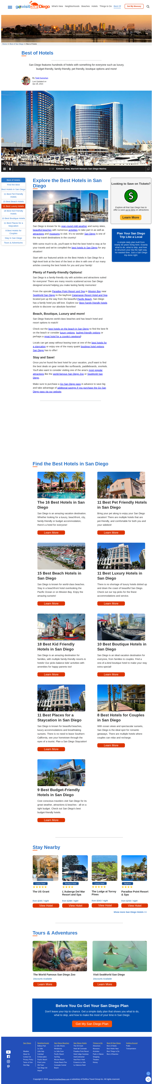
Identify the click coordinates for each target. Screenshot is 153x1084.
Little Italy (40, 1051)
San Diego (89, 233)
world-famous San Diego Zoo (68, 374)
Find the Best (13, 185)
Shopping (96, 1057)
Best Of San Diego (114, 1043)
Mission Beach (59, 1059)
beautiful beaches (42, 230)
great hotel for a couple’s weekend (62, 336)
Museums (96, 1048)
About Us (26, 1054)
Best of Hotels (112, 1046)
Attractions (96, 1046)
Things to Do (106, 6)
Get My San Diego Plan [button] (92, 1024)
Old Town (40, 1065)
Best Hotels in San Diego (13, 189)
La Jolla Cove (59, 1051)
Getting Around (131, 1043)
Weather (26, 1051)
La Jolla (40, 1048)
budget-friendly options (88, 332)
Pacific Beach (84, 299)
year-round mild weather (74, 226)
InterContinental (79, 1057)
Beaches (85, 6)
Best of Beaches (112, 1054)
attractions (38, 233)
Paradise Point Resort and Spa (68, 291)
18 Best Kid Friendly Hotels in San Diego (56, 646)
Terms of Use (28, 1062)
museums (54, 233)
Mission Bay (94, 291)
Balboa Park (41, 1046)
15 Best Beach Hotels (13, 201)
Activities (96, 1051)
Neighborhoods (72, 6)
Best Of (117, 6)
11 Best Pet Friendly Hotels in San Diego (122, 504)
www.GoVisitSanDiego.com (59, 1079)
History (95, 1062)
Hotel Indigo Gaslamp (81, 1054)
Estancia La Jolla (79, 1062)
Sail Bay (57, 1057)
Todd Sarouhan (41, 78)
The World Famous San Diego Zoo (54, 974)
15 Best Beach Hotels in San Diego (59, 575)
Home (4, 44)
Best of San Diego (16, 44)
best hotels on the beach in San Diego (68, 329)
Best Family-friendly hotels (93, 302)
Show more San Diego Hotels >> (130, 912)
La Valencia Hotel (80, 1065)
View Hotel (46, 905)
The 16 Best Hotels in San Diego (61, 504)
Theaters (96, 1059)
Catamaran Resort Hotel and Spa (89, 295)
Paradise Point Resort (81, 1051)
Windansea (58, 1048)
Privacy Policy (28, 1059)
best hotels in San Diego (84, 247)
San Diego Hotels (80, 1043)
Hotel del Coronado (80, 1048)
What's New (57, 6)
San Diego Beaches (61, 1043)
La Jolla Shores (59, 1046)
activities (73, 230)
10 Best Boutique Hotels (13, 218)
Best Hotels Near (113, 1048)
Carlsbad (40, 1054)
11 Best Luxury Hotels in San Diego (119, 575)
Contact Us (27, 1057)
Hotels (95, 6)
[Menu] (9, 7)
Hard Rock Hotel (79, 1059)
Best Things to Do (113, 1051)
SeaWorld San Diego (44, 295)
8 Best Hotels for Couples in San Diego (120, 717)
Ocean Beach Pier (60, 1062)
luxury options (67, 332)
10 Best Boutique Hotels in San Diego (121, 646)
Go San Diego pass (70, 384)
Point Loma (41, 1062)
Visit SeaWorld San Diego (109, 974)
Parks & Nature (98, 1054)
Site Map (26, 1065)
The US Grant (41, 891)
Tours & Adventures (13, 243)
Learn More (130, 217)
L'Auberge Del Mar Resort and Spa (73, 893)
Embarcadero (42, 1057)
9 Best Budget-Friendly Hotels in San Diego (58, 792)
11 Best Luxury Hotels (13, 206)
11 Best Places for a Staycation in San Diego (59, 717)
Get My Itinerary (134, 6)
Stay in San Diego (13, 238)
